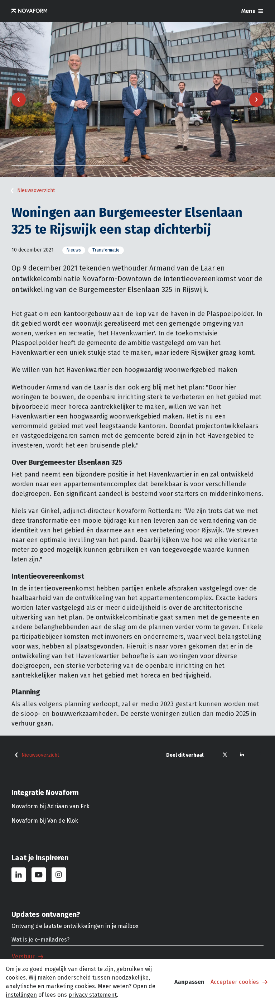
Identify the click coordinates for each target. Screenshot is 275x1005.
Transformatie (106, 250)
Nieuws (74, 250)
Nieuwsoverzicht (36, 190)
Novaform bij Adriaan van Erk (50, 806)
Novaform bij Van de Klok (44, 820)
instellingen (21, 994)
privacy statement (92, 994)
